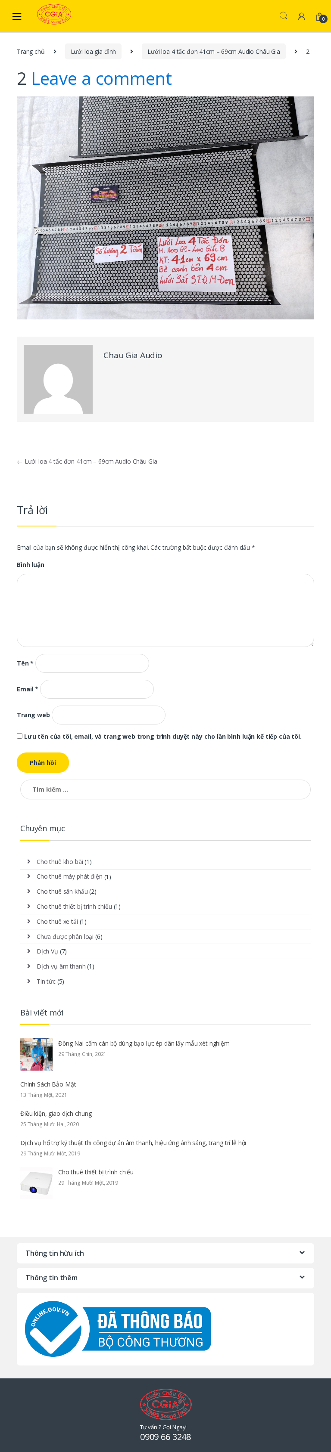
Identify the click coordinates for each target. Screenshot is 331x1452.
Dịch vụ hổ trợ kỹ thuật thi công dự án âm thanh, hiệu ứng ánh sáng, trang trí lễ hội (133, 1143)
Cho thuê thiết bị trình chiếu (74, 906)
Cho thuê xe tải (57, 921)
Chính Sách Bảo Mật (48, 1084)
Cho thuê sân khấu (62, 891)
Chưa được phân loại (65, 936)
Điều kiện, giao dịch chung (55, 1113)
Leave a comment (101, 78)
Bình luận (30, 565)
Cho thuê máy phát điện (70, 876)
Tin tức (46, 981)
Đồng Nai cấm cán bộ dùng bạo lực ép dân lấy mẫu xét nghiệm (144, 1043)
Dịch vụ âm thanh (61, 966)
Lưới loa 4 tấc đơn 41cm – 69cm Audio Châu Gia (213, 51)
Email (27, 689)
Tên (25, 663)
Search (283, 16)
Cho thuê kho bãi (60, 862)
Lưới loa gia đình (93, 51)
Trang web (33, 715)
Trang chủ (31, 51)
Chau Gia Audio (132, 355)
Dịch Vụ (47, 951)
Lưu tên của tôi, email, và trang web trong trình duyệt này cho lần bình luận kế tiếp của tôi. (163, 736)
